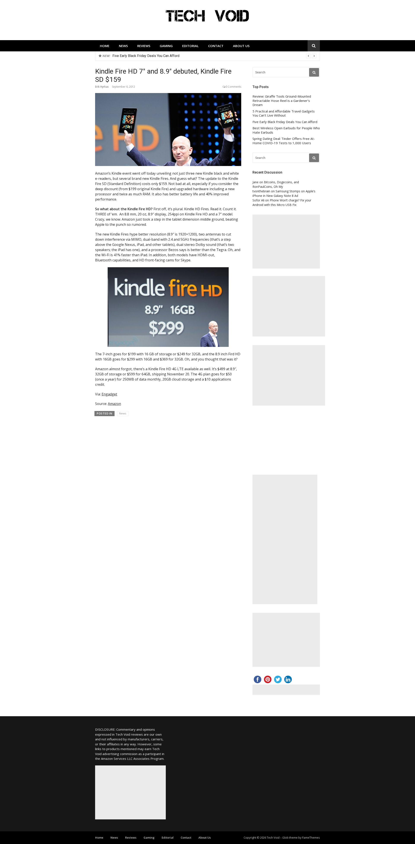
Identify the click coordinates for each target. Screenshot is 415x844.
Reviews (143, 46)
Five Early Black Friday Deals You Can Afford (284, 122)
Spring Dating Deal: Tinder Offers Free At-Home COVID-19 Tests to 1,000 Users (283, 141)
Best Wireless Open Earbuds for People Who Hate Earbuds (157, 56)
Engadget (109, 394)
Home (104, 46)
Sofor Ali (258, 200)
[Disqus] (168, 481)
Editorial (190, 46)
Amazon (114, 403)
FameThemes (311, 837)
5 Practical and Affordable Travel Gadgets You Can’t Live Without (283, 113)
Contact (215, 46)
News (123, 46)
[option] (214, 56)
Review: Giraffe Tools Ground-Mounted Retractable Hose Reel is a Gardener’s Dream (281, 100)
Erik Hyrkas (102, 87)
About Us (241, 46)
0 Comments (233, 87)
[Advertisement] (286, 242)
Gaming (166, 46)
